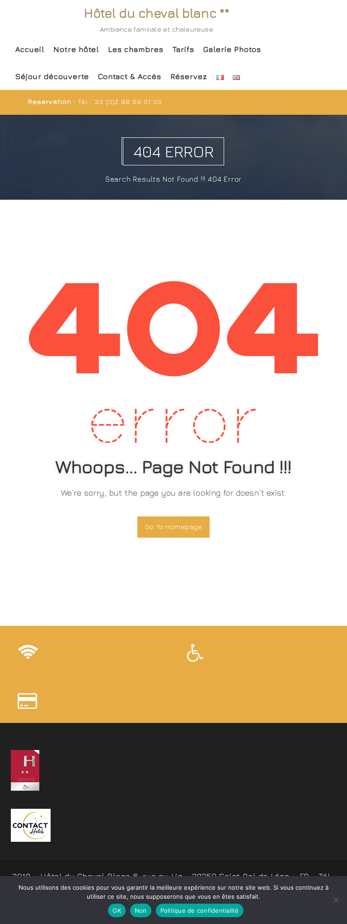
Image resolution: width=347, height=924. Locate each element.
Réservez (188, 76)
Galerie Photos (232, 49)
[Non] (335, 900)
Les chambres (136, 49)
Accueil (29, 49)
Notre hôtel (76, 49)
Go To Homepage (173, 526)
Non (141, 910)
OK (117, 910)
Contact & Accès (129, 76)
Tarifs (183, 49)
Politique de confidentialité (199, 910)
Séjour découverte (52, 76)
